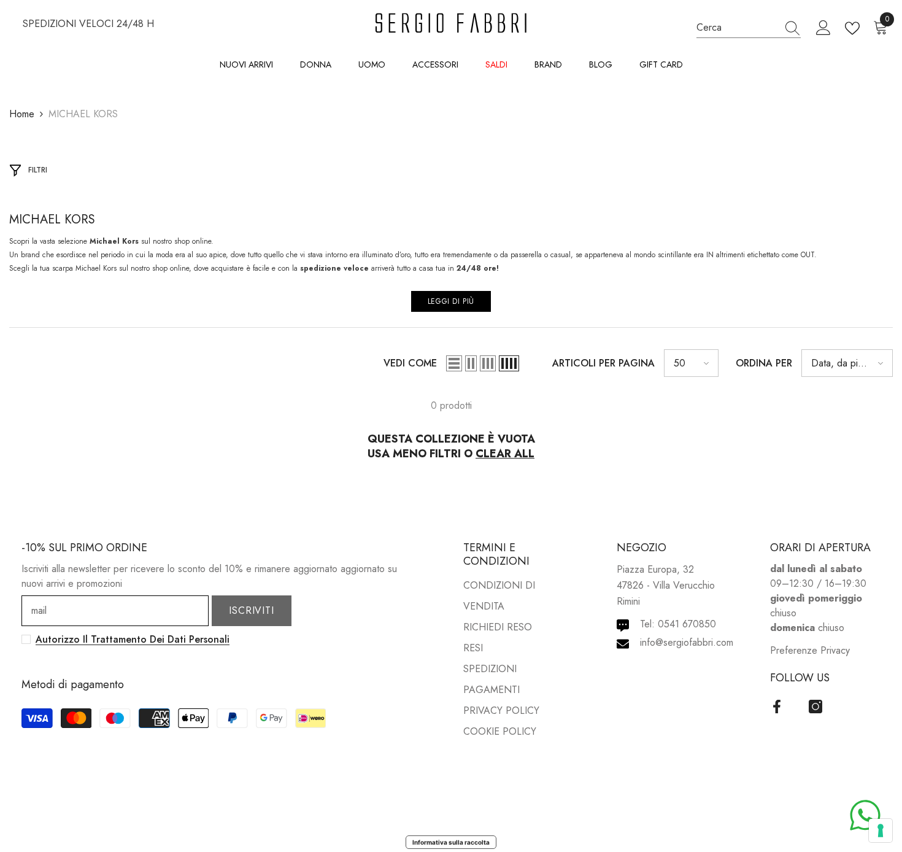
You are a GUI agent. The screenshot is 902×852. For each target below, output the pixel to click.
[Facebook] (777, 706)
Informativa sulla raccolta (451, 842)
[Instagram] (815, 706)
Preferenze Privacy (810, 650)
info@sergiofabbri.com (686, 642)
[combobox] (736, 27)
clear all (505, 453)
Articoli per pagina (603, 363)
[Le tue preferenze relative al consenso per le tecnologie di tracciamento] (880, 830)
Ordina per (764, 363)
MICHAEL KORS (83, 114)
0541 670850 (687, 624)
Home (21, 114)
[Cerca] (748, 28)
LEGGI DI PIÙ (451, 301)
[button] (454, 363)
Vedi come (410, 363)
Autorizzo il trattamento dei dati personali (132, 639)
